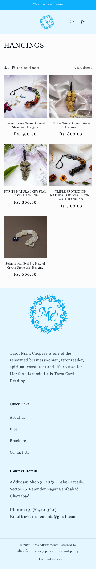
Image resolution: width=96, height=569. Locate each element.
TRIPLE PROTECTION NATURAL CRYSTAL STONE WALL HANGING (71, 195)
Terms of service (51, 559)
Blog (14, 429)
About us (17, 417)
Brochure (18, 440)
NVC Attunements (45, 545)
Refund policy (68, 551)
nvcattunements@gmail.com (50, 516)
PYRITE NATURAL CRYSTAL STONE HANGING (25, 193)
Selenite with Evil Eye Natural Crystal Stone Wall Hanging (25, 265)
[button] (10, 22)
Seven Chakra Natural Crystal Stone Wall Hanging (25, 125)
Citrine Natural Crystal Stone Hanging (71, 125)
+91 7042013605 (41, 509)
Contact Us (19, 452)
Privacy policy (43, 551)
